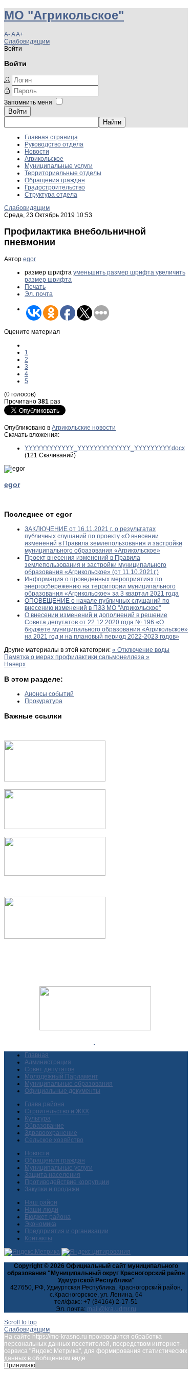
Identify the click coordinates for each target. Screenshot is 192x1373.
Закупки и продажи (52, 1189)
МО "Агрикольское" (64, 15)
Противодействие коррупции (67, 1182)
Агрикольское (44, 158)
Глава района (45, 1104)
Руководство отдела (54, 144)
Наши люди (41, 1209)
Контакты (38, 1238)
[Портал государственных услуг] (54, 779)
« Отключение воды (140, 649)
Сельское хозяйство (54, 1140)
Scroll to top (20, 1322)
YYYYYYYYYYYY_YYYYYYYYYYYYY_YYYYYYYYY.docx (105, 448)
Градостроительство (55, 187)
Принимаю (19, 1365)
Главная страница (51, 137)
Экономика (40, 1224)
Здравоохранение (51, 1132)
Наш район (41, 1202)
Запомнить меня (28, 102)
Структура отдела (51, 194)
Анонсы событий (49, 694)
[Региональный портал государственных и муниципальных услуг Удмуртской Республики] (54, 827)
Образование (44, 1125)
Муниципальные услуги (59, 166)
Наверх (15, 664)
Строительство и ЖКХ (57, 1111)
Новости (37, 151)
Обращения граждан (55, 180)
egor (29, 259)
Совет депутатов (49, 1069)
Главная (37, 1055)
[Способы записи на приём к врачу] (54, 873)
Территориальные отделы (63, 173)
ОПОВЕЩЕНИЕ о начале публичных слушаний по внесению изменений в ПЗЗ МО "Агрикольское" (97, 604)
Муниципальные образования (69, 1083)
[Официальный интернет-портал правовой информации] (94, 1041)
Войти (17, 111)
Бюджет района (48, 1216)
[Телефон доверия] (54, 936)
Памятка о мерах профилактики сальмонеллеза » (77, 657)
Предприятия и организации (67, 1231)
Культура (38, 1118)
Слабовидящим (27, 41)
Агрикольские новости (84, 427)
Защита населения (52, 1174)
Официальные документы (62, 1090)
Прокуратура (43, 701)
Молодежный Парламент (61, 1076)
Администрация (48, 1062)
